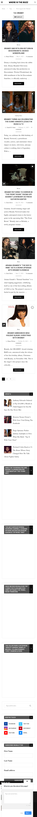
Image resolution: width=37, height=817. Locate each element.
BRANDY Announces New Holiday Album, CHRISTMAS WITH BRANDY (18, 335)
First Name (8, 751)
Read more (18, 83)
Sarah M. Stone (11, 127)
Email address (9, 770)
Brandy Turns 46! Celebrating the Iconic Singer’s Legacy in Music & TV (18, 121)
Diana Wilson (10, 56)
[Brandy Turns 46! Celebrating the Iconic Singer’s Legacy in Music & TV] (18, 102)
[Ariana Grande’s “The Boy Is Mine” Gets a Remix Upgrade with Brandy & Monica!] (18, 248)
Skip (21, 813)
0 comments (29, 56)
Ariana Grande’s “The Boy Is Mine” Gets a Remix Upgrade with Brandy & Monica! (18, 267)
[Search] (35, 2)
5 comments (29, 202)
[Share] (4, 40)
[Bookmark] (32, 23)
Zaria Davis (9, 202)
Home (3, 9)
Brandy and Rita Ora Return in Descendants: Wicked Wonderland (18, 50)
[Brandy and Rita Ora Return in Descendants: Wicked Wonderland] (18, 31)
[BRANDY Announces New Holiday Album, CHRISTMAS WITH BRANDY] (18, 316)
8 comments (29, 273)
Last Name (8, 760)
